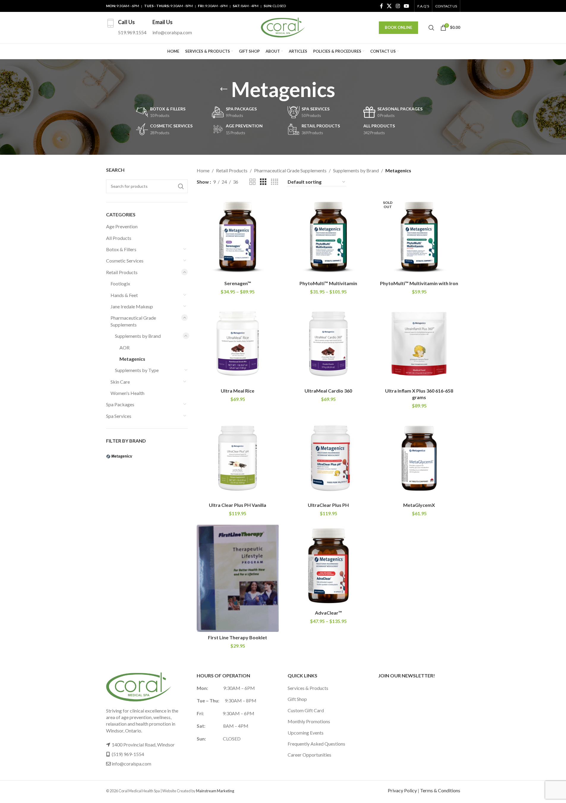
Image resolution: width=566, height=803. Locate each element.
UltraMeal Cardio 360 (328, 390)
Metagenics (132, 359)
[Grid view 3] (263, 182)
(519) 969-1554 (128, 754)
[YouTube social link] (406, 5)
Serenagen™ (237, 283)
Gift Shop (297, 699)
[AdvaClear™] (329, 566)
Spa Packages (120, 404)
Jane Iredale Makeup (132, 306)
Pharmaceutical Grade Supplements (133, 321)
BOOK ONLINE (398, 27)
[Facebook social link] (381, 5)
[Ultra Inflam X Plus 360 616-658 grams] (419, 344)
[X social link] (389, 5)
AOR (124, 347)
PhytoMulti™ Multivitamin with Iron (419, 283)
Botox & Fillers (121, 249)
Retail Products (122, 272)
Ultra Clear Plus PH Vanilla (237, 505)
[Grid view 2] (252, 182)
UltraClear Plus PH (328, 505)
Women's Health (127, 393)
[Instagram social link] (398, 5)
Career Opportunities (309, 754)
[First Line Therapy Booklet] (238, 578)
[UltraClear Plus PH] (329, 458)
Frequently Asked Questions (316, 743)
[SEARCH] (181, 186)
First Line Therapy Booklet (237, 637)
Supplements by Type (137, 370)
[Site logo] (283, 27)
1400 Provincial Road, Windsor (143, 744)
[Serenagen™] (238, 236)
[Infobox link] (126, 27)
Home (203, 170)
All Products (118, 238)
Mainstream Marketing (215, 790)
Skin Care (120, 382)
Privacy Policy (402, 790)
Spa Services (118, 416)
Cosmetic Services (125, 260)
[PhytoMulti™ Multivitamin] (329, 236)
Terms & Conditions (440, 790)
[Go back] (223, 89)
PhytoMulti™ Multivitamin (328, 283)
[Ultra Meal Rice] (238, 344)
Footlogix (120, 283)
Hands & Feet (124, 295)
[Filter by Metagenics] (125, 456)
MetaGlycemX (419, 505)
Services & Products (308, 688)
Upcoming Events (306, 732)
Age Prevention (122, 226)
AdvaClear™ (328, 612)
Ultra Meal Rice (237, 390)
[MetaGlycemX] (419, 458)
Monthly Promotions (309, 721)
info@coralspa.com (131, 763)
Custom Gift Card (306, 710)
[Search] (431, 28)
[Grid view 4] (274, 182)
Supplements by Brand (138, 336)
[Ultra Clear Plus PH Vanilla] (238, 458)
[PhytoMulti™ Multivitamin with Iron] (419, 236)
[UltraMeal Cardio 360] (329, 344)
